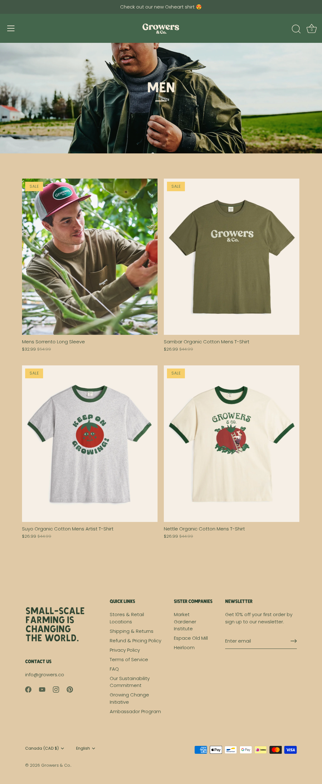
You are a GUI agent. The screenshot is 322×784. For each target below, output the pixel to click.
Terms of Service (129, 659)
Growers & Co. (56, 765)
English (83, 748)
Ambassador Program (135, 711)
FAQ (114, 669)
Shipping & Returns (131, 631)
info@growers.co (44, 674)
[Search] (296, 29)
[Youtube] (42, 689)
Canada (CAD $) (42, 748)
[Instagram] (56, 689)
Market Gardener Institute (185, 621)
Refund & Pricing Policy (135, 640)
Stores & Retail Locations (127, 618)
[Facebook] (28, 689)
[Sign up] (294, 641)
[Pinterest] (70, 689)
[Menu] (11, 28)
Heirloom (184, 647)
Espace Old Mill (191, 638)
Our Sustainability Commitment (130, 682)
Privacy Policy (125, 650)
